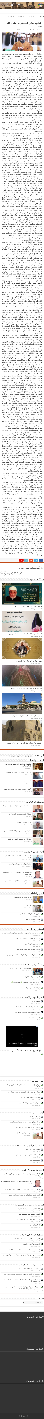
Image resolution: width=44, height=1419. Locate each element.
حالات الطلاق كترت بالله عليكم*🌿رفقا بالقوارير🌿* (25, 982)
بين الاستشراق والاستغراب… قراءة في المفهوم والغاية (16, 1181)
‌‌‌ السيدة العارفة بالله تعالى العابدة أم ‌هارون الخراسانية (24, 743)
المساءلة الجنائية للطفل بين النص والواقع (20, 814)
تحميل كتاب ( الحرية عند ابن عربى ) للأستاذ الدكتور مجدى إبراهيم (22, 1274)
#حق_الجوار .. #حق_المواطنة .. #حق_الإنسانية (27, 1238)
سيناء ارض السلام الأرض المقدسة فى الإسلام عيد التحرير (24, 1092)
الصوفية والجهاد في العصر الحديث (30, 1097)
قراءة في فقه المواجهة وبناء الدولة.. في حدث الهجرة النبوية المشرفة (21, 933)
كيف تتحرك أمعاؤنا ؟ (34, 1001)
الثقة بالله (29, 905)
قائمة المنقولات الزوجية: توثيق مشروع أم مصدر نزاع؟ (17, 805)
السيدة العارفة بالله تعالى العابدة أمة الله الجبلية (26, 688)
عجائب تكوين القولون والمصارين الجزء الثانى (27, 1007)
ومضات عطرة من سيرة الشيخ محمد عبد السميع (18, 880)
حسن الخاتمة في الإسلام (33, 919)
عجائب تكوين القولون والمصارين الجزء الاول (27, 1012)
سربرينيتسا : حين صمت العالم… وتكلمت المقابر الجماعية (24, 1249)
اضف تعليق (15, 29)
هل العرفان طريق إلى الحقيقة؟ (23, 897)
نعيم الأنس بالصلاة (35, 1116)
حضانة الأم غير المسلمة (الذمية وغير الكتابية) (19, 839)
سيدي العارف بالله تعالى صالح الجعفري (29, 661)
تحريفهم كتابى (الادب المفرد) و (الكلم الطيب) (27, 1219)
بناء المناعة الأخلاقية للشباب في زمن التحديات (27, 938)
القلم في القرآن (27, 781)
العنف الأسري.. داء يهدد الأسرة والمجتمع (21, 968)
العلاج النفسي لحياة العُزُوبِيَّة (32, 977)
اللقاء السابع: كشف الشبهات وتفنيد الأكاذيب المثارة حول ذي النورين (21, 1189)
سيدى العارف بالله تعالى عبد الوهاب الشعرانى (27, 716)
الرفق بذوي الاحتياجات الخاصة (31, 1244)
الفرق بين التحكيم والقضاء (24, 822)
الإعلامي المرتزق (35, 1225)
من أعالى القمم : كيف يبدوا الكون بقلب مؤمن (27, 1127)
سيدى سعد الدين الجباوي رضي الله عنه (29, 568)
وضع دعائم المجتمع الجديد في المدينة (29, 1268)
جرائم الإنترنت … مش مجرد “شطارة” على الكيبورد (17, 831)
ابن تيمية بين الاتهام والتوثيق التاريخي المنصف (19, 772)
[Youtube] (24, 1416)
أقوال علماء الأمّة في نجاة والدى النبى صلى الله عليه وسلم (14, 573)
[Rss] (27, 1416)
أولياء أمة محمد (32, 16)
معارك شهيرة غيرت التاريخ (32, 944)
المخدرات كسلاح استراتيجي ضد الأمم (29, 1214)
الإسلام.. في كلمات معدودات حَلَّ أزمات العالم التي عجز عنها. (23, 955)
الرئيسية (40, 16)
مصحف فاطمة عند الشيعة (32, 1149)
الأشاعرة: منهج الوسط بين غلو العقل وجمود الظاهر (17, 789)
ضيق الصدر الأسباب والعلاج (24, 1133)
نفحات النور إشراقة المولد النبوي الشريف (20, 864)
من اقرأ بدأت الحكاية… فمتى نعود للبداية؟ (28, 949)
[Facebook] (25, 1416)
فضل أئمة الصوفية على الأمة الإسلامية (29, 1103)
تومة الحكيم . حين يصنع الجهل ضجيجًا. (29, 987)
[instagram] (19, 1416)
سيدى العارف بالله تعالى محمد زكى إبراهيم (28, 606)
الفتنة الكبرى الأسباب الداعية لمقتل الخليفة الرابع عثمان (24, 1195)
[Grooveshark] (22, 1416)
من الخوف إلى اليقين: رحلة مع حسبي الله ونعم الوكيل (25, 1122)
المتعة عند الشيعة (35, 1160)
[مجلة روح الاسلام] (22, 5)
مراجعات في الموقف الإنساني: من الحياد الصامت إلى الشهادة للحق (21, 1255)
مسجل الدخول (20, 756)
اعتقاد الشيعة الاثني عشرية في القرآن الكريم (27, 1155)
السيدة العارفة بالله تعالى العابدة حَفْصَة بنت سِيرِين (25, 634)
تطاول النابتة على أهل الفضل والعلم (30, 914)
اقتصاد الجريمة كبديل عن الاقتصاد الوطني (28, 1208)
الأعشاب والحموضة (34, 1017)
